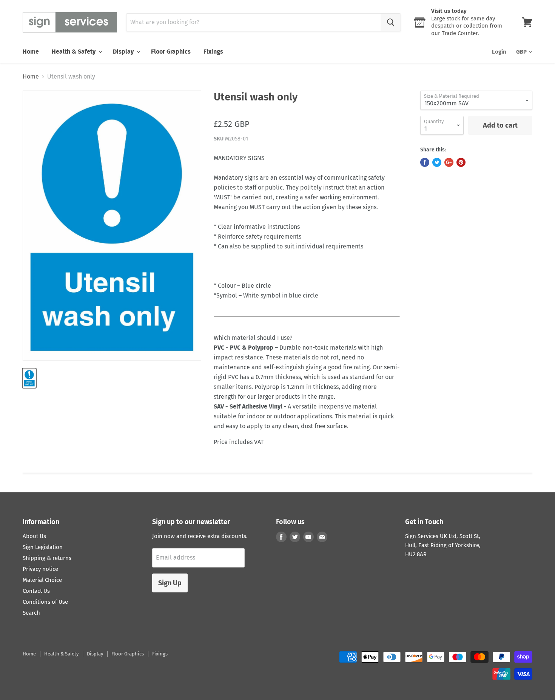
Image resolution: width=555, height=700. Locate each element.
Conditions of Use (45, 601)
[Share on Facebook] (424, 162)
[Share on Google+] (448, 162)
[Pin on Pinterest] (461, 162)
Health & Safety (74, 51)
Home (31, 51)
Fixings (213, 51)
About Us (34, 536)
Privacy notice (40, 569)
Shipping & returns (47, 558)
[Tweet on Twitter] (436, 162)
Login (499, 51)
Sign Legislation (43, 547)
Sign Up (170, 583)
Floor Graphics (171, 51)
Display (124, 51)
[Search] (391, 22)
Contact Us (36, 590)
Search (31, 612)
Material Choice (42, 580)
